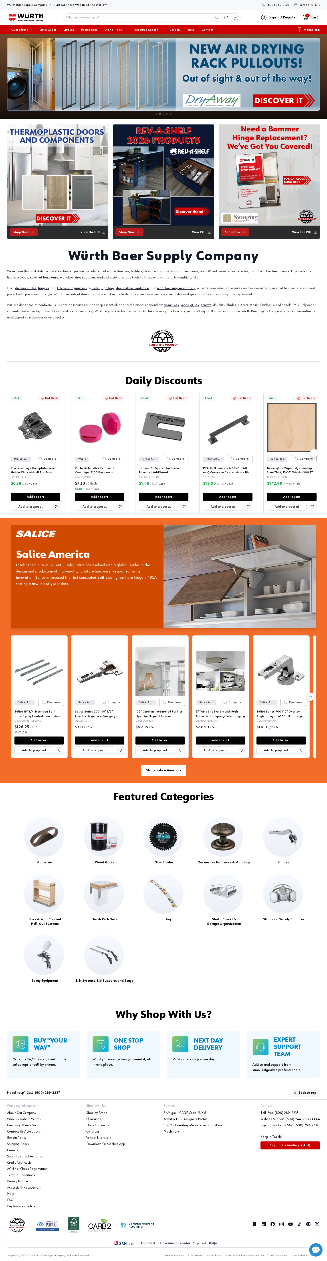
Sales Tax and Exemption (25, 1156)
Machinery (171, 1131)
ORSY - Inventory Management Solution (193, 1125)
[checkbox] (40, 458)
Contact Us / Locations (24, 1131)
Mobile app (312, 29)
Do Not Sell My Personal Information (244, 1255)
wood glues (190, 305)
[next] (314, 453)
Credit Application (20, 1163)
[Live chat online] (316, 1250)
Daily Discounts (163, 381)
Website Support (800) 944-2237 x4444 (290, 1119)
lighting (107, 288)
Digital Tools (114, 29)
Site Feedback (299, 1255)
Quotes (68, 29)
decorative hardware (132, 288)
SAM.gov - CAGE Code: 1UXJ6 (185, 1113)
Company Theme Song (23, 1125)
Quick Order (47, 29)
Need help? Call (33, 1093)
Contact (207, 29)
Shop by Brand (96, 1113)
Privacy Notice (17, 1181)
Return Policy (16, 1138)
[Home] (26, 18)
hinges (43, 288)
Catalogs (93, 1131)
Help (191, 29)
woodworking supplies (77, 277)
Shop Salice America (163, 770)
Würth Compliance (277, 1255)
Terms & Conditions (21, 1175)
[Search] (217, 18)
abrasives (171, 305)
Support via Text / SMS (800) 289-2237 (289, 1125)
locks (95, 288)
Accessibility (214, 1255)
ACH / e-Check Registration (27, 1169)
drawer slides (25, 288)
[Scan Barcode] (236, 18)
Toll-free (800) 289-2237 (279, 1113)
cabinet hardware (44, 277)
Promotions (89, 29)
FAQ (10, 1200)
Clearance (93, 1119)
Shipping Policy (18, 1144)
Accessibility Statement (24, 1187)
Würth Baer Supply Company (27, 4)
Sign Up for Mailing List (287, 1145)
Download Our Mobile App (105, 1144)
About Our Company (21, 1113)
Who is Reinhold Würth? (24, 1119)
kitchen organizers (72, 288)
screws (206, 305)
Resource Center (146, 29)
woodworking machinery (176, 288)
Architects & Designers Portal (185, 1119)
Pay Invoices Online (21, 1206)
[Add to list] (56, 507)
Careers (175, 29)
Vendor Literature (98, 1138)
